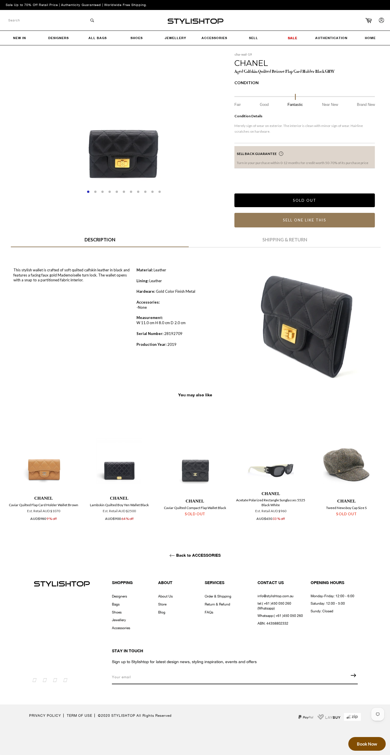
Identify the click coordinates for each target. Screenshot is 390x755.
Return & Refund (217, 604)
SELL (253, 38)
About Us (165, 596)
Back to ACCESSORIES (198, 555)
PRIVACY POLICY (45, 716)
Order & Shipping (218, 596)
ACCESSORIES (214, 38)
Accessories (121, 628)
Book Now (367, 743)
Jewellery (119, 620)
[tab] (100, 242)
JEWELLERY (175, 38)
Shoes (117, 612)
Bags (116, 604)
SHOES (136, 38)
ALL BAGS (98, 38)
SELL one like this (304, 220)
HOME (370, 38)
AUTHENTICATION (331, 38)
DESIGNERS (58, 38)
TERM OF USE (79, 716)
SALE (292, 38)
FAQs (209, 612)
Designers (119, 596)
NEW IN (19, 38)
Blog (161, 612)
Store (162, 604)
